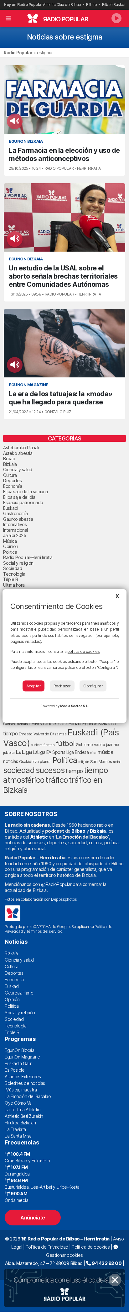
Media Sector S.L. (74, 706)
